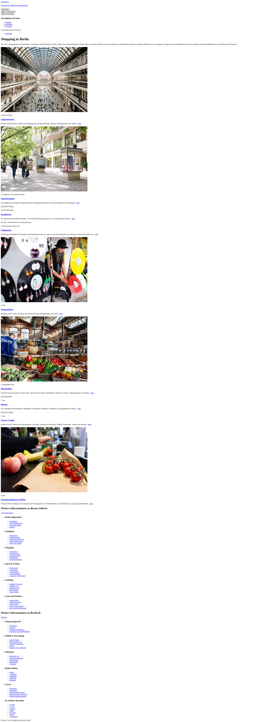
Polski (12, 711)
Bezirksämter (14, 660)
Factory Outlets (8, 420)
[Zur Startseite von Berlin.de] (4, 617)
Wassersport (14, 570)
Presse (12, 646)
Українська (14, 716)
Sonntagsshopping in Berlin (13, 499)
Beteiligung (13, 521)
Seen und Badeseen (16, 541)
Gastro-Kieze (14, 600)
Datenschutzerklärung (17, 630)
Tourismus (13, 674)
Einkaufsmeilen (8, 198)
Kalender (13, 680)
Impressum (13, 626)
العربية (12, 707)
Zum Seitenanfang (7, 513)
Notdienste (13, 690)
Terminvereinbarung (16, 644)
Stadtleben (13, 676)
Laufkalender (14, 572)
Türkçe (12, 715)
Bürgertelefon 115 (16, 642)
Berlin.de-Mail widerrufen (18, 694)
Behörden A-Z (14, 656)
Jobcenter (13, 664)
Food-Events (14, 604)
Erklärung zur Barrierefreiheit (20, 632)
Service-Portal (14, 640)
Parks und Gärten (15, 543)
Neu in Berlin (14, 592)
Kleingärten (14, 535)
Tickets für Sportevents (17, 576)
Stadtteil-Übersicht (16, 584)
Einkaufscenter (7, 119)
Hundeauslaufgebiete (17, 539)
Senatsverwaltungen (16, 658)
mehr (79, 124)
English (12, 705)
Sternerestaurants (15, 602)
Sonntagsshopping (16, 559)
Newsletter (13, 689)
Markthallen (6, 389)
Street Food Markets (16, 606)
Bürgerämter (14, 590)
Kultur (12, 672)
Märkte (4, 404)
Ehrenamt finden (15, 525)
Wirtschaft (13, 678)
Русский (13, 713)
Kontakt (12, 628)
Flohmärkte (6, 230)
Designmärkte (7, 309)
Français (12, 709)
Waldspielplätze (15, 537)
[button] (138, 30)
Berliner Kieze (14, 588)
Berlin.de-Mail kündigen (18, 696)
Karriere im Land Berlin (18, 648)
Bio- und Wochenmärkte (18, 608)
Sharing (12, 527)
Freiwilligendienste (16, 523)
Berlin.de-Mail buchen (17, 692)
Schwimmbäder (15, 574)
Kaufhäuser (6, 214)
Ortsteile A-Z (14, 586)
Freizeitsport (14, 568)
